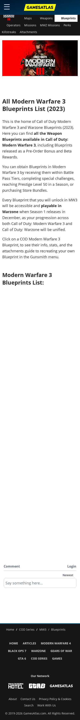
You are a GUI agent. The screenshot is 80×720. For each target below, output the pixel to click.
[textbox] (40, 584)
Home (13, 643)
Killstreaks (9, 32)
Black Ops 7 (17, 651)
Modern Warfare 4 (56, 643)
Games (57, 658)
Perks (67, 25)
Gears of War (61, 651)
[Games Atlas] (40, 7)
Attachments (28, 32)
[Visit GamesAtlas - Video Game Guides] (61, 686)
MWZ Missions (50, 25)
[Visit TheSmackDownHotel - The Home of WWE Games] (16, 686)
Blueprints (68, 18)
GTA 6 (22, 658)
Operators (14, 25)
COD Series (39, 658)
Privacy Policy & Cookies (55, 699)
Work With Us (46, 705)
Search (29, 705)
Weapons (46, 18)
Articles (29, 643)
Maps (28, 18)
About (13, 699)
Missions (30, 25)
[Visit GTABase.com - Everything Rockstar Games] (37, 686)
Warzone (38, 651)
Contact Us (28, 699)
